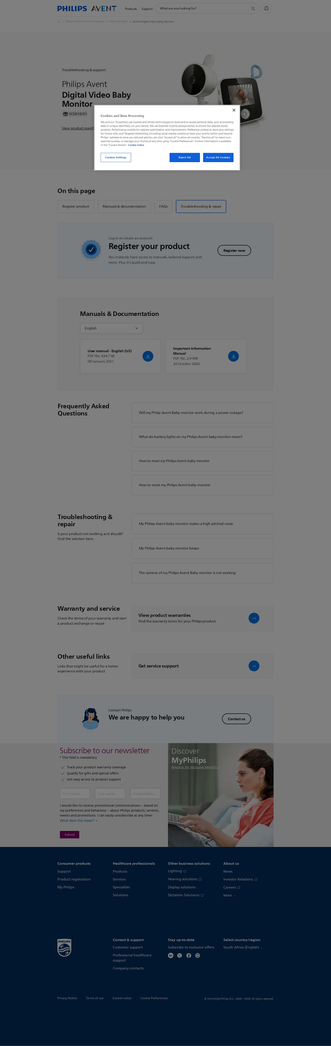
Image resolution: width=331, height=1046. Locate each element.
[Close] (234, 110)
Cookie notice (136, 145)
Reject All (185, 157)
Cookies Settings (116, 157)
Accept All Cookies (218, 157)
